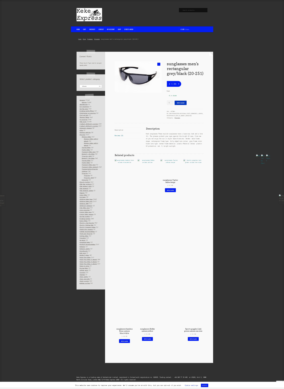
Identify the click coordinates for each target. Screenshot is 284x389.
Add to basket (180, 103)
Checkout (92, 29)
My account (111, 29)
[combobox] (91, 86)
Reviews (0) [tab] (119, 135)
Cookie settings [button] (191, 385)
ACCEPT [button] (204, 385)
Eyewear (90, 39)
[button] (158, 64)
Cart (84, 29)
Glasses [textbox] (90, 86)
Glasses (97, 39)
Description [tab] (119, 130)
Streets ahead (128, 29)
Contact (101, 29)
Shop (119, 29)
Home (78, 29)
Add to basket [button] (124, 341)
